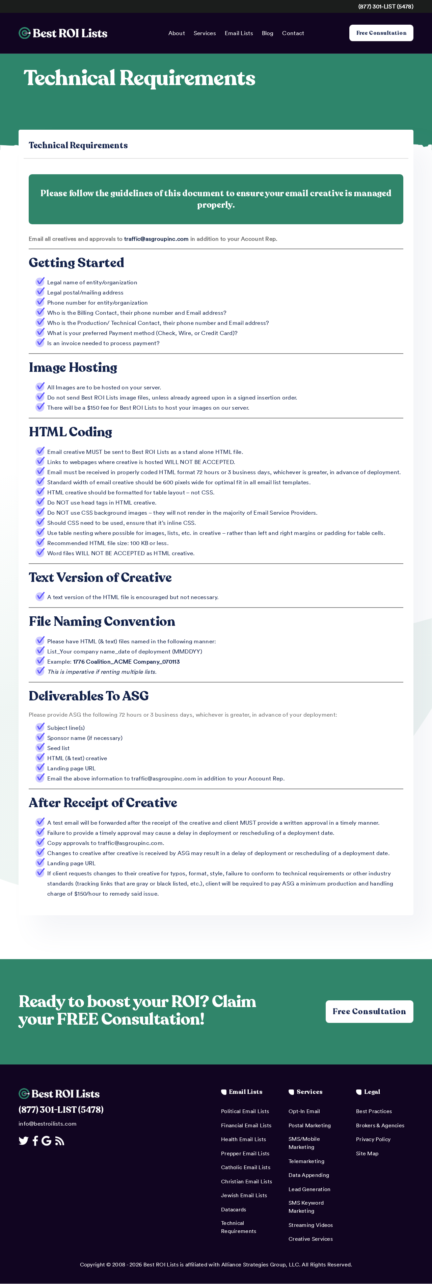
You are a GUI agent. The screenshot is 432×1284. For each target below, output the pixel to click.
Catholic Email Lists (245, 1167)
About (176, 32)
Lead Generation (310, 1189)
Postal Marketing (310, 1125)
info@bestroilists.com (48, 1123)
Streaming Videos (311, 1225)
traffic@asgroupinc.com (156, 238)
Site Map (367, 1153)
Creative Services (311, 1238)
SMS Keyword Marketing (306, 1206)
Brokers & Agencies (380, 1125)
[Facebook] (36, 1140)
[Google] (48, 1140)
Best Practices (374, 1111)
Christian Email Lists (246, 1181)
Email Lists (239, 32)
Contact (293, 32)
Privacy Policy (373, 1139)
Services (205, 32)
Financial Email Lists (246, 1125)
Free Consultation (381, 33)
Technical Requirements (238, 1226)
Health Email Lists (243, 1139)
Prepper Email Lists (245, 1153)
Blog (268, 32)
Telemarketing (306, 1161)
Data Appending (309, 1175)
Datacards (233, 1209)
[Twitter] (25, 1140)
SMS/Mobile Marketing (304, 1142)
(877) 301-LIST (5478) (385, 6)
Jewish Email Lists (244, 1195)
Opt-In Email (304, 1111)
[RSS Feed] (60, 1140)
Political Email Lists (245, 1111)
